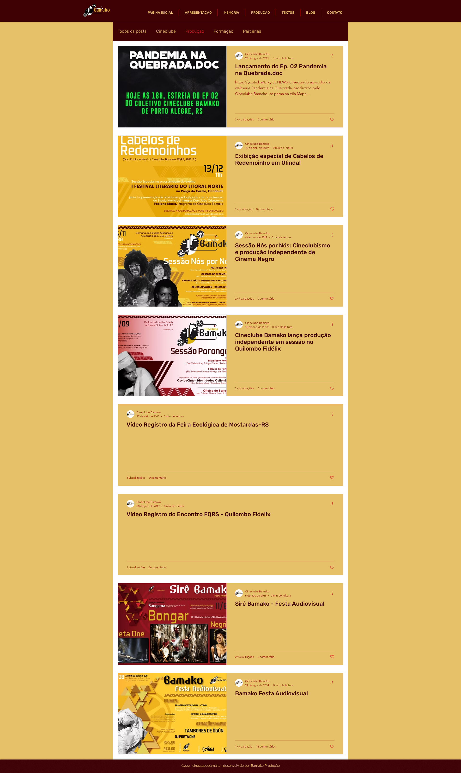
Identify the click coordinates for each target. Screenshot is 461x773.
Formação (223, 31)
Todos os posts (132, 31)
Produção (194, 31)
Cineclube (166, 31)
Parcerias (252, 31)
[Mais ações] (334, 56)
